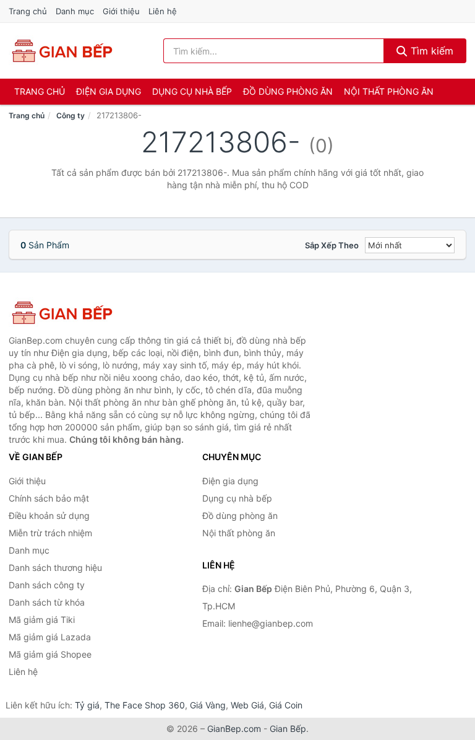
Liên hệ (162, 11)
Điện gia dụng (108, 91)
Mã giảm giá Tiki (42, 619)
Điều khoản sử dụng (49, 515)
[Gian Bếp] (70, 312)
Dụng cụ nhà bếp (192, 91)
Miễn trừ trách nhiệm (50, 533)
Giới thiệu (121, 11)
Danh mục (75, 11)
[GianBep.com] (61, 50)
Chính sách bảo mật (49, 498)
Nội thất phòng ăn (389, 91)
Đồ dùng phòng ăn (288, 91)
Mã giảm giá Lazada (50, 637)
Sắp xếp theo (332, 245)
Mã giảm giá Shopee (50, 654)
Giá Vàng (208, 705)
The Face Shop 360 (145, 705)
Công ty (70, 115)
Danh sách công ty (47, 585)
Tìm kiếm (430, 51)
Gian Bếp (288, 728)
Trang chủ (28, 11)
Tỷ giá (87, 705)
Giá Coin (285, 705)
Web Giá (247, 705)
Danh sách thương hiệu (55, 567)
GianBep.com (234, 728)
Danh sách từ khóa (47, 602)
